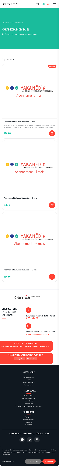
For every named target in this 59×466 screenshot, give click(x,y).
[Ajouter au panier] (52, 133)
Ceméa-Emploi (28, 401)
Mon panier (28, 422)
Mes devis (28, 425)
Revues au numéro (29, 382)
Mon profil (28, 417)
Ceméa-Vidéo (28, 403)
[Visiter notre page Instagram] (37, 439)
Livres (29, 380)
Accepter (49, 461)
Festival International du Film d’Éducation (28, 406)
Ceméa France (28, 396)
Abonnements (17, 23)
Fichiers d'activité (28, 377)
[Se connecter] (43, 4)
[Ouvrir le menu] (54, 4)
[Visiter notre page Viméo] (29, 439)
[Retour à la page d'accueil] (10, 4)
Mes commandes (28, 419)
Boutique (5, 23)
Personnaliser (8, 461)
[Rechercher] (37, 4)
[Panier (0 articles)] (48, 4)
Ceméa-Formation (28, 398)
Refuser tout (33, 461)
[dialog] (29, 456)
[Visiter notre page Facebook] (22, 439)
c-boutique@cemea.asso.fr (37, 334)
